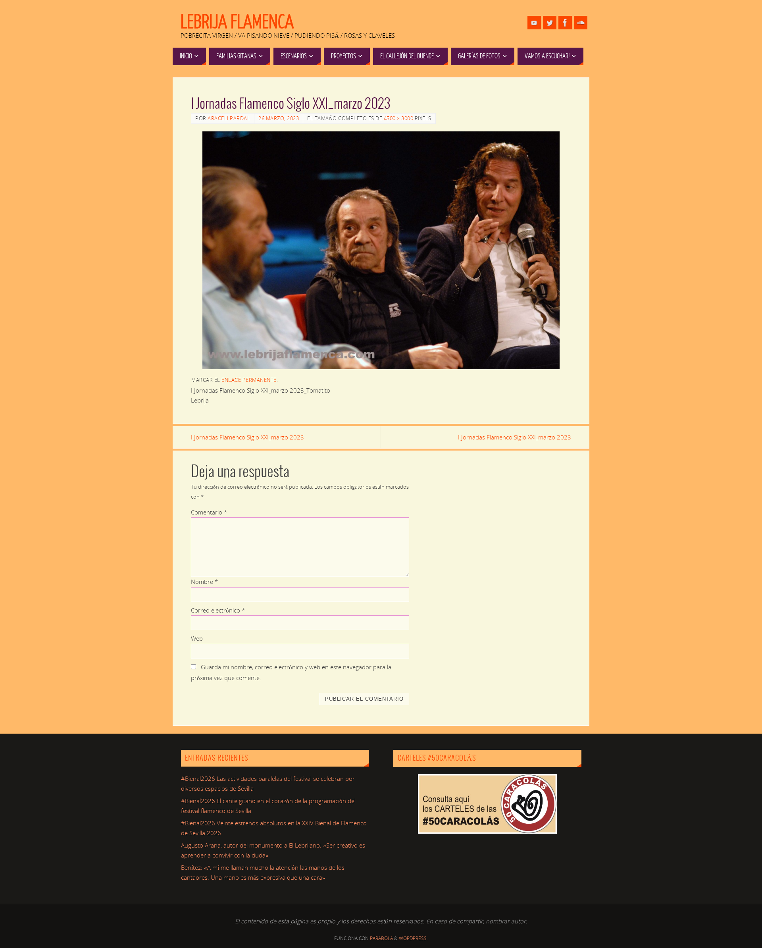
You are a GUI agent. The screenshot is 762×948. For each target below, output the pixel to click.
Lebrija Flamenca (237, 22)
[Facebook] (565, 22)
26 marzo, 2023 (278, 118)
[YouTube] (534, 22)
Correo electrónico (218, 610)
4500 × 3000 (399, 118)
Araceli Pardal (229, 118)
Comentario (209, 512)
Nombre (204, 582)
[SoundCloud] (580, 22)
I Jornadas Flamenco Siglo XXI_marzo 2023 (247, 437)
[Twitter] (549, 22)
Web (197, 638)
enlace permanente (249, 379)
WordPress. (413, 938)
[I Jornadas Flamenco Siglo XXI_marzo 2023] (381, 250)
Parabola (381, 938)
